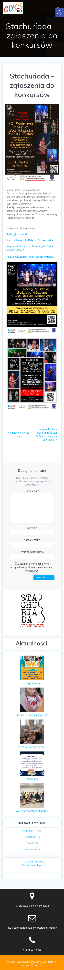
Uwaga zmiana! (32, 683)
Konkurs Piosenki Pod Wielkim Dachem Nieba (30, 240)
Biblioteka (29, 836)
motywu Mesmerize (32, 965)
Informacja (32, 778)
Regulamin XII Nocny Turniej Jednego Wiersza (30, 256)
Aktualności (28, 830)
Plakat (29, 843)
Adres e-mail (32, 539)
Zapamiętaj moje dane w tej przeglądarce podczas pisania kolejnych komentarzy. (32, 567)
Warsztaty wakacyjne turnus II (32, 810)
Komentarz (32, 491)
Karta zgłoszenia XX (17, 234)
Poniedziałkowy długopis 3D (32, 715)
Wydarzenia (29, 849)
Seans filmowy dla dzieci (32, 746)
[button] (59, 12)
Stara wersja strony (33, 861)
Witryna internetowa (32, 551)
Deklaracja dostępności (33, 865)
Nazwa (32, 527)
